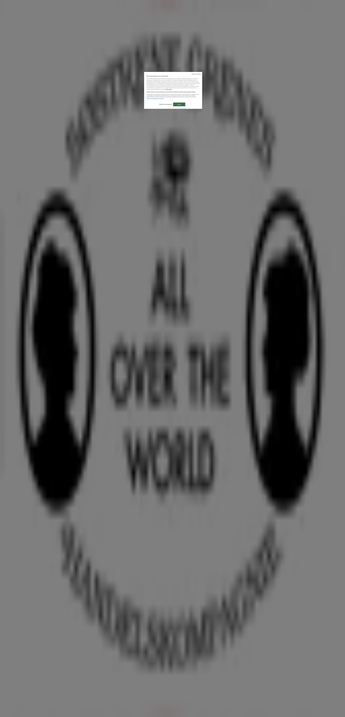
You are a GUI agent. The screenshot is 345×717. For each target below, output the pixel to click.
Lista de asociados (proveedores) (155, 98)
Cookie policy (168, 89)
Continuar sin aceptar (196, 74)
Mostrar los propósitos (165, 104)
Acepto (179, 104)
